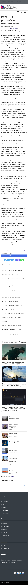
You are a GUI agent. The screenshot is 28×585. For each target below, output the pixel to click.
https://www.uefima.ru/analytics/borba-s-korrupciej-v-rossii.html (14, 250)
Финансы (4, 529)
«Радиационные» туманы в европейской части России (14, 418)
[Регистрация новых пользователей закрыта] (25, 12)
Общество (4, 523)
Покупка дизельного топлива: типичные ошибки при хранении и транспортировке (12, 289)
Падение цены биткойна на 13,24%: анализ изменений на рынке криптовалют (13, 408)
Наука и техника (6, 526)
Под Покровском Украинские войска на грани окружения (13, 363)
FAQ (12, 1)
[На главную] (10, 28)
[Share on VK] (10, 260)
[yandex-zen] (15, 573)
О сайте (8, 1)
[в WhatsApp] (22, 260)
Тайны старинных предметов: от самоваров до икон (13, 435)
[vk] (18, 573)
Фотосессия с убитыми (13, 274)
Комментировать (14, 255)
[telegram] (20, 573)
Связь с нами (5, 513)
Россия (12, 476)
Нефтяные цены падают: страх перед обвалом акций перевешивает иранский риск (14, 385)
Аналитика (14, 28)
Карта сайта (5, 510)
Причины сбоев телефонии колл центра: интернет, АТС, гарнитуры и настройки (13, 317)
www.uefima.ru (7, 5)
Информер (5, 501)
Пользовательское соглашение (8, 562)
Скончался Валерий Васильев (15, 270)
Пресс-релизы (5, 535)
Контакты (3, 1)
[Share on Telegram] (14, 260)
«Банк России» (5, 548)
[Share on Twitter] (6, 260)
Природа (4, 532)
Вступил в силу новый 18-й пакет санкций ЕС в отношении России (14, 450)
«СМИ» (4, 545)
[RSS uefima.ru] (23, 573)
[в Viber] (18, 260)
